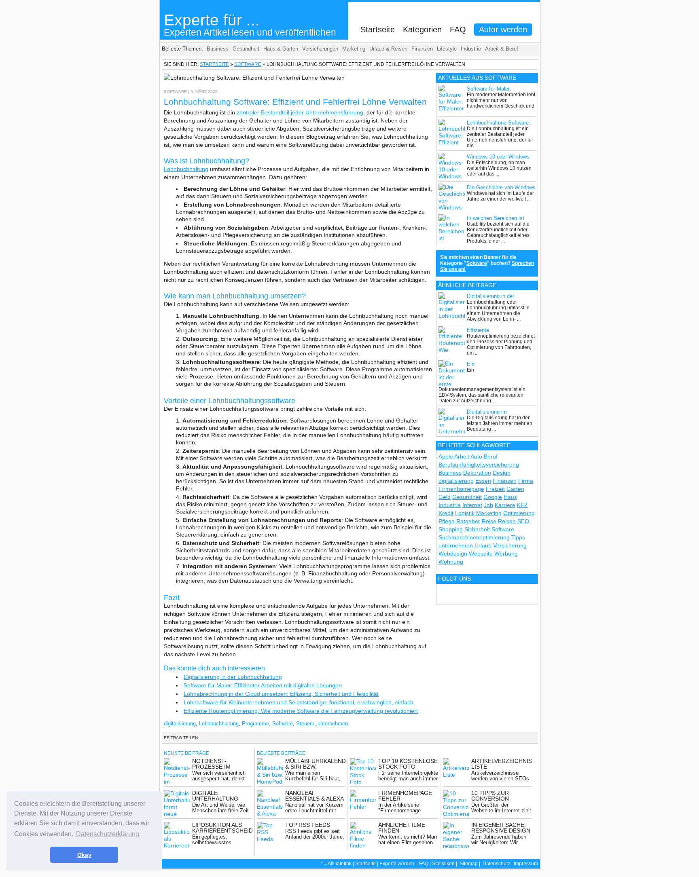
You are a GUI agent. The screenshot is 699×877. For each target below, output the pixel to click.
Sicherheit (477, 529)
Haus (510, 497)
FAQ (458, 29)
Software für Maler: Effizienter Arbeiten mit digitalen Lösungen (263, 685)
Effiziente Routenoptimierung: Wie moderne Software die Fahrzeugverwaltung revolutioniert (301, 711)
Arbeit (461, 456)
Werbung (506, 553)
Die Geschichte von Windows (501, 187)
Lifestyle (447, 49)
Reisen (507, 521)
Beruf (491, 456)
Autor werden (503, 29)
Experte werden (396, 863)
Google (492, 497)
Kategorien (422, 29)
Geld (444, 497)
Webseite (481, 553)
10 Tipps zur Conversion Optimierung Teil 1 (500, 798)
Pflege (446, 521)
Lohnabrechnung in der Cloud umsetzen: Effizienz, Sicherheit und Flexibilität (281, 694)
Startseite (377, 29)
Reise (489, 521)
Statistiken (443, 863)
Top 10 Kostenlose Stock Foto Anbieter (408, 767)
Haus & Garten (280, 49)
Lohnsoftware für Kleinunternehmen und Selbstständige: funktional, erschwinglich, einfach (298, 702)
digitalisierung (180, 724)
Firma (525, 481)
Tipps (518, 537)
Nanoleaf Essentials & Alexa (314, 796)
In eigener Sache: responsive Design (500, 828)
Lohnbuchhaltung (186, 169)
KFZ (522, 505)
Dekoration (477, 472)
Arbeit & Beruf (501, 49)
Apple (445, 456)
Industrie (471, 49)
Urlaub (482, 545)
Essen (483, 481)
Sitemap (469, 863)
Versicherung (510, 545)
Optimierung (519, 513)
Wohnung (450, 561)
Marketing (353, 49)
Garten (515, 489)
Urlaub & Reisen (388, 49)
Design (501, 472)
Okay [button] (84, 855)
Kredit (445, 513)
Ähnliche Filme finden (401, 828)
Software (247, 64)
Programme (255, 724)
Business (218, 49)
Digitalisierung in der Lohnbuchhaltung (233, 677)
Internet (472, 505)
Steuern (305, 724)
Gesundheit (246, 49)
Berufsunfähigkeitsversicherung (478, 464)
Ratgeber (468, 521)
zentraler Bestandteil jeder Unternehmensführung (300, 112)
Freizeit (495, 489)
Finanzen (422, 49)
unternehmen (333, 724)
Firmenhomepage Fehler (405, 796)
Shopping (450, 529)
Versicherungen (320, 49)
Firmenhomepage (461, 489)
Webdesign (452, 553)
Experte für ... (250, 24)
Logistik (464, 513)
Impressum (526, 863)
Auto (476, 456)
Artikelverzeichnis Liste (501, 764)
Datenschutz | (498, 863)
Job (488, 505)
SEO (523, 521)
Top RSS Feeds (307, 825)
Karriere (505, 505)
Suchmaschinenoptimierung (474, 537)
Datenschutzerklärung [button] (107, 834)
